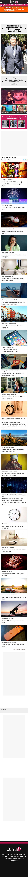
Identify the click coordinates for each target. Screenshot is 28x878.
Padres (23, 854)
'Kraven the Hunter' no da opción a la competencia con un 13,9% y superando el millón (15, 9)
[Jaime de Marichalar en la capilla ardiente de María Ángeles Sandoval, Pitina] (5, 124)
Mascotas (8, 859)
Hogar (10, 856)
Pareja (18, 854)
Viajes (15, 859)
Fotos (11, 5)
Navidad (20, 859)
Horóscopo (14, 861)
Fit (14, 854)
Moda (4, 854)
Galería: (14, 117)
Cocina (4, 856)
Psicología (22, 856)
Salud (15, 856)
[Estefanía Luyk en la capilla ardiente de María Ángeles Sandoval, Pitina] (13, 124)
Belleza (9, 854)
